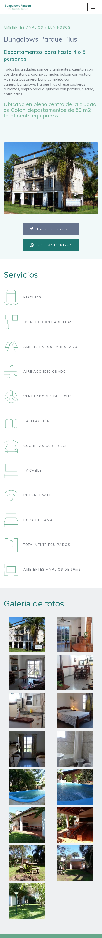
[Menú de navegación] (92, 7)
